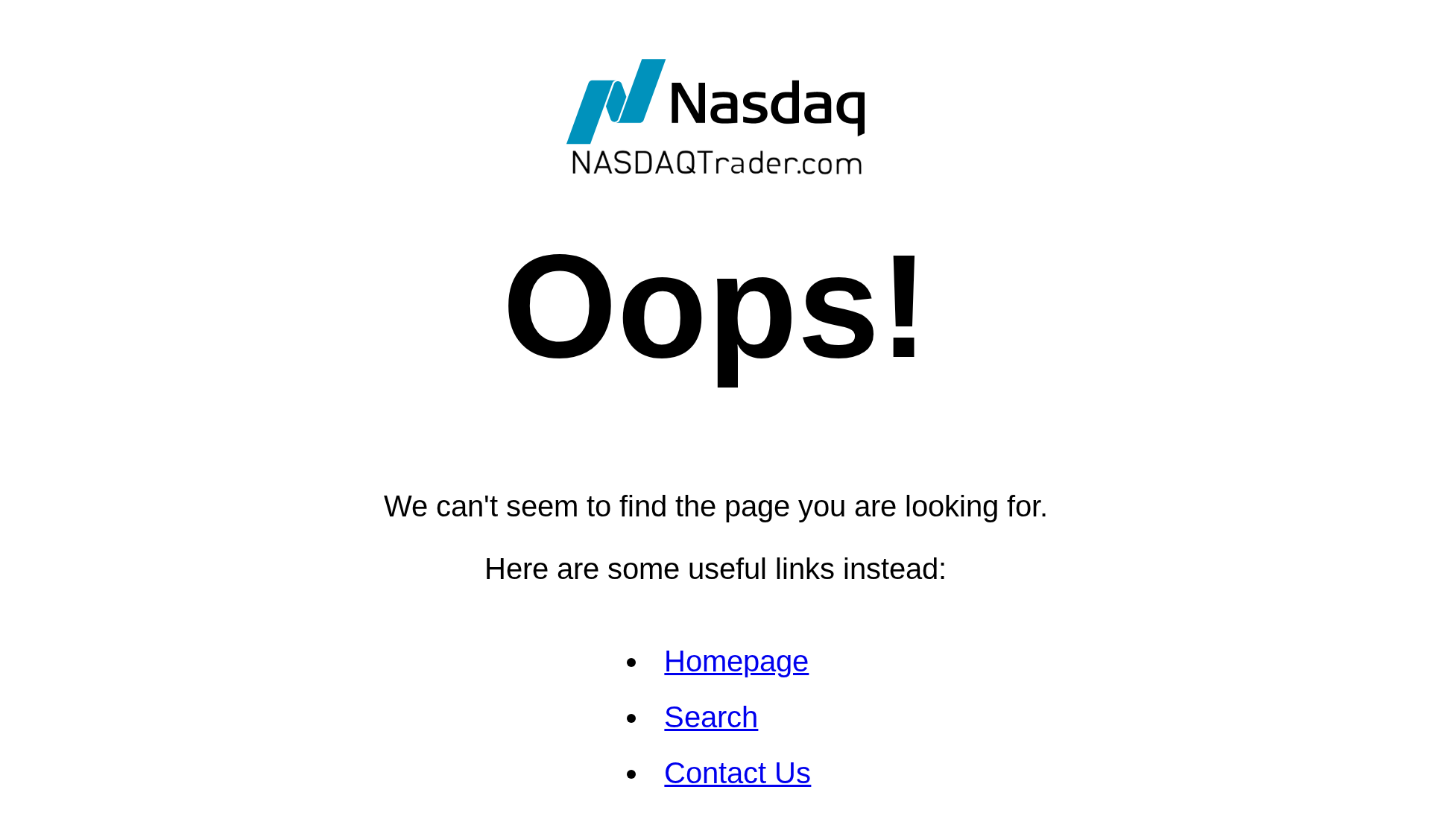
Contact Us (737, 772)
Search (711, 717)
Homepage (736, 661)
